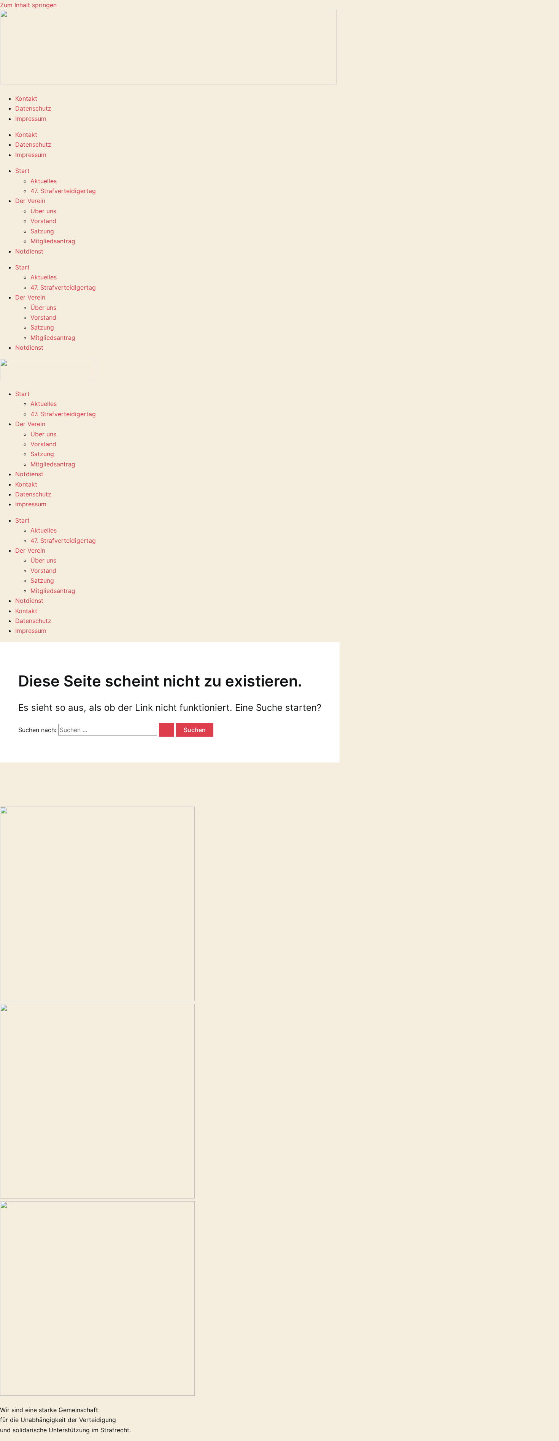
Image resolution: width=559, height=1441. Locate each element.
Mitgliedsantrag (52, 241)
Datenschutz (33, 108)
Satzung (42, 231)
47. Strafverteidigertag (63, 191)
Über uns (43, 211)
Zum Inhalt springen (28, 5)
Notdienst (29, 251)
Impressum (30, 118)
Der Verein (30, 200)
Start (22, 170)
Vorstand (43, 221)
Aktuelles (43, 181)
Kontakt (26, 98)
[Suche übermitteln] (166, 730)
